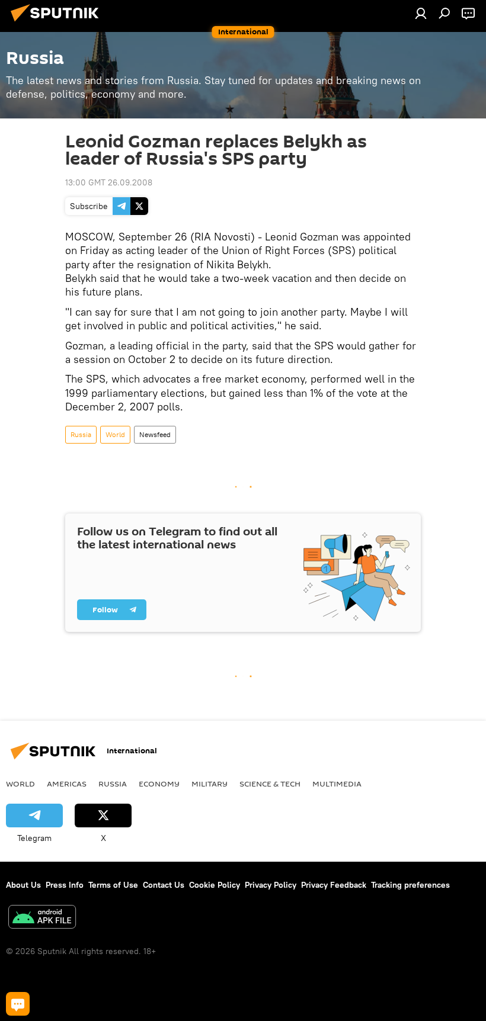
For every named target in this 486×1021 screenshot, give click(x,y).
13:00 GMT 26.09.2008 (108, 182)
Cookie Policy (214, 884)
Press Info (65, 884)
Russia (81, 434)
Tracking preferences (410, 884)
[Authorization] (421, 13)
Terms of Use (113, 884)
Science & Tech (269, 783)
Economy (159, 783)
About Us (23, 884)
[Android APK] (42, 918)
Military (209, 783)
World (115, 434)
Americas (67, 783)
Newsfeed (155, 434)
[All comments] (18, 1004)
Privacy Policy (270, 884)
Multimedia (337, 783)
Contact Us (163, 884)
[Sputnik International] (58, 23)
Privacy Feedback (333, 884)
